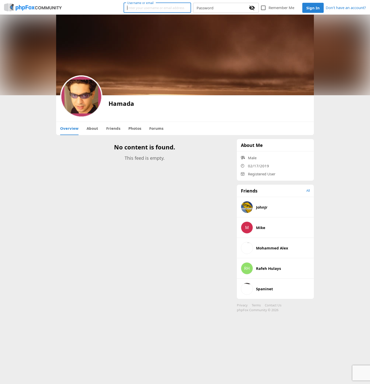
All (308, 190)
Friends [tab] (113, 128)
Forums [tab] (156, 128)
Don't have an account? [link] (346, 7)
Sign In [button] (313, 7)
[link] (33, 7)
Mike (260, 227)
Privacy (242, 305)
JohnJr (262, 207)
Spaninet (264, 288)
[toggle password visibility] (252, 8)
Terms (256, 305)
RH (247, 268)
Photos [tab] (134, 128)
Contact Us (273, 305)
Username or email (140, 3)
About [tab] (92, 128)
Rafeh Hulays (268, 268)
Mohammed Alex (272, 247)
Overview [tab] (69, 128)
